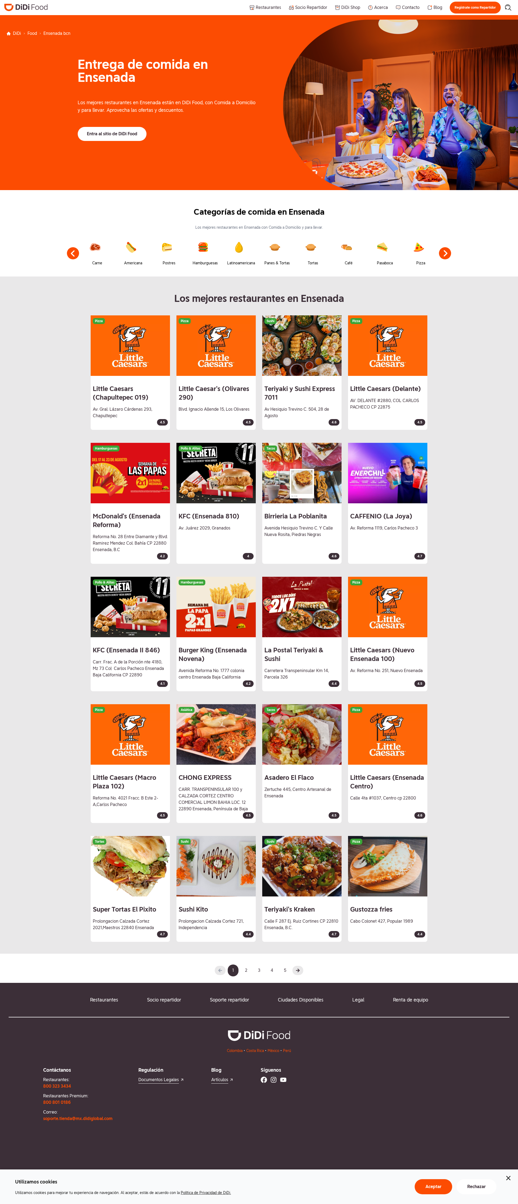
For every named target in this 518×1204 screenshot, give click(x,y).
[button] (475, 8)
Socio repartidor (164, 1000)
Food (32, 33)
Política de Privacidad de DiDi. (206, 1192)
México (273, 1050)
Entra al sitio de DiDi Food (112, 133)
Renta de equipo (410, 1000)
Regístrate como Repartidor (475, 7)
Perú (287, 1050)
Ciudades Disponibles (300, 1000)
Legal (358, 1000)
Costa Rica (255, 1050)
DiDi (17, 33)
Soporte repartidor (229, 1000)
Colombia (235, 1050)
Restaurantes (104, 1000)
